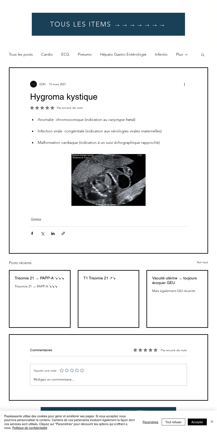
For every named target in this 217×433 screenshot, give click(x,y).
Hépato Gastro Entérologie (123, 54)
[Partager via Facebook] (32, 233)
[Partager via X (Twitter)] (42, 233)
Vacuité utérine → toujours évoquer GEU (174, 280)
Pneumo (85, 54)
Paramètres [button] (150, 422)
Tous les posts (21, 54)
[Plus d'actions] (184, 84)
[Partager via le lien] (63, 233)
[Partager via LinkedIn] (53, 233)
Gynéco (36, 219)
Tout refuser (173, 422)
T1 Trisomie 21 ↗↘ (99, 278)
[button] (203, 54)
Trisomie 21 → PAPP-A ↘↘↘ (39, 278)
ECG (65, 54)
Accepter (197, 422)
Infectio (161, 54)
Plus (179, 54)
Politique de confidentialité (29, 428)
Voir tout (202, 262)
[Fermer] (211, 422)
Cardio (47, 54)
